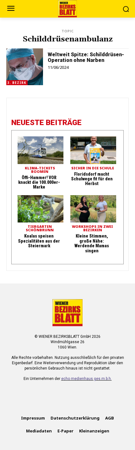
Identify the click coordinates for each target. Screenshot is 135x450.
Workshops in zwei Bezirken (92, 228)
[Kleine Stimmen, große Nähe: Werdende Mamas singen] (93, 209)
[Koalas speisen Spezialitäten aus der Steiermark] (40, 209)
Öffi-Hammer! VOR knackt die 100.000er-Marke (39, 182)
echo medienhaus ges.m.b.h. (86, 378)
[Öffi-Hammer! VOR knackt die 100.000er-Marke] (40, 150)
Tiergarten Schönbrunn (40, 228)
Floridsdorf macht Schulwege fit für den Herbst (92, 179)
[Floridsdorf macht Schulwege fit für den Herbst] (93, 150)
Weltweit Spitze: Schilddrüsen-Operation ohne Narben (86, 57)
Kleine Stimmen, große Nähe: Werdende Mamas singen (91, 243)
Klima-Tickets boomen (40, 170)
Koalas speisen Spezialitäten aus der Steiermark (39, 240)
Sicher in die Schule (92, 168)
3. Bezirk (17, 82)
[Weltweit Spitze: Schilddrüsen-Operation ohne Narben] (24, 66)
